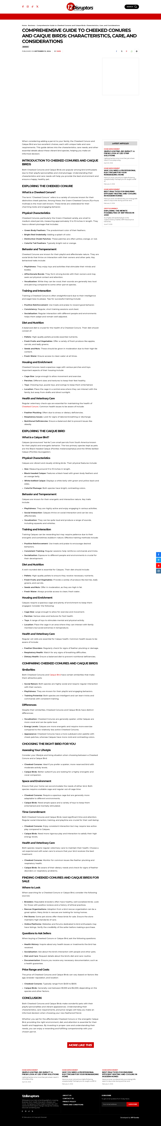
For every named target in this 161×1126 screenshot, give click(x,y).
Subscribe (132, 1104)
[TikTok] (32, 7)
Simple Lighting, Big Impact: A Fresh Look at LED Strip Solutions (119, 153)
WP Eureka (135, 1117)
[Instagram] (28, 7)
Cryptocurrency (111, 208)
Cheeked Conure (30, 406)
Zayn (59, 51)
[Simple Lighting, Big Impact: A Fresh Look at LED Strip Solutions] (40, 1059)
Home (24, 25)
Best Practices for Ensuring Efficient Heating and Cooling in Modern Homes (120, 193)
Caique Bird (55, 675)
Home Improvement (112, 149)
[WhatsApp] (131, 51)
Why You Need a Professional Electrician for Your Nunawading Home (120, 172)
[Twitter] (37, 7)
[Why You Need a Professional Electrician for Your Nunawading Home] (80, 1059)
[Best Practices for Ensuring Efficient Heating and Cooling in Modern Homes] (120, 1059)
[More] (136, 51)
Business (31, 25)
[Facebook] (23, 7)
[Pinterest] (126, 51)
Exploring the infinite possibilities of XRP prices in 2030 (119, 213)
